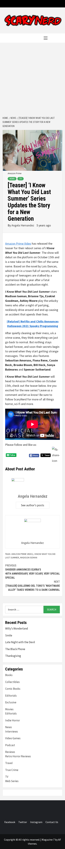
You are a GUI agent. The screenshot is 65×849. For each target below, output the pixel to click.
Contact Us (52, 822)
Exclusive (10, 702)
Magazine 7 (48, 839)
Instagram (36, 822)
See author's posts (32, 505)
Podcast (10, 745)
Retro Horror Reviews (18, 756)
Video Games (12, 738)
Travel (9, 763)
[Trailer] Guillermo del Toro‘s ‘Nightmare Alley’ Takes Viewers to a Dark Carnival (33, 585)
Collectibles (12, 682)
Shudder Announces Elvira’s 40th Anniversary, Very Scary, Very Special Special (32, 571)
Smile (8, 635)
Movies (9, 709)
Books (8, 675)
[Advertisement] (32, 80)
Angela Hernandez (23, 225)
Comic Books (12, 689)
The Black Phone (15, 649)
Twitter (22, 822)
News (12, 179)
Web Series (11, 781)
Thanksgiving (13, 656)
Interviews (11, 731)
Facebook (9, 822)
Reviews (10, 752)
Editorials (11, 695)
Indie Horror (12, 720)
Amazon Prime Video (18, 243)
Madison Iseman (28, 557)
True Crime (11, 770)
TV (20, 179)
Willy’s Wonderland (16, 628)
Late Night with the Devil (20, 642)
